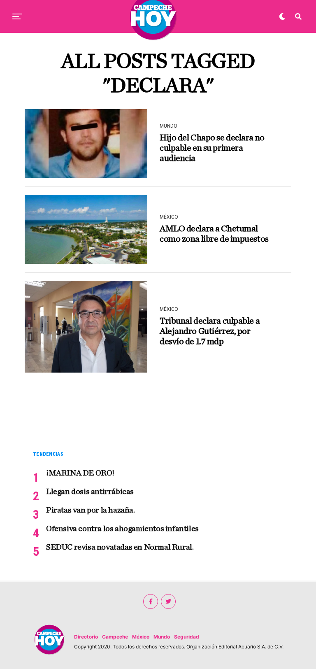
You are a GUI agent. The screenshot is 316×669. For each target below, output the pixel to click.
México (140, 637)
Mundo (161, 637)
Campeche (115, 637)
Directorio (86, 637)
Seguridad (186, 637)
